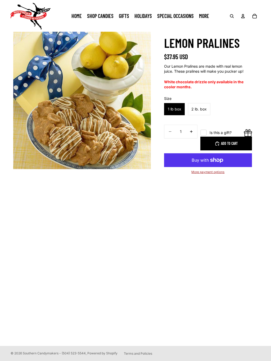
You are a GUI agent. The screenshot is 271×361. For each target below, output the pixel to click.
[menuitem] (204, 16)
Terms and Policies (138, 353)
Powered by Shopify (102, 353)
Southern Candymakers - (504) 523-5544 (54, 353)
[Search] (232, 16)
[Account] (243, 16)
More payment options (207, 172)
